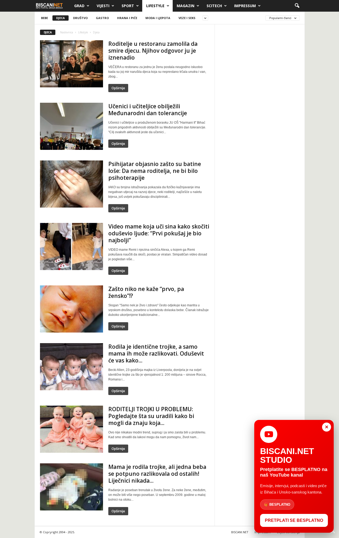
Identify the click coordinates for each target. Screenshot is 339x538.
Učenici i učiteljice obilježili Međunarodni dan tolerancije (147, 109)
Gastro (102, 18)
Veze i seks (187, 18)
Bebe (44, 18)
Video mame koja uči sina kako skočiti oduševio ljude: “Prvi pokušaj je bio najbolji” (158, 233)
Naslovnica (66, 32)
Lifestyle (155, 5)
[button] (297, 6)
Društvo (80, 18)
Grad (79, 5)
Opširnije (118, 88)
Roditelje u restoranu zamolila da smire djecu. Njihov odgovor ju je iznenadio (153, 50)
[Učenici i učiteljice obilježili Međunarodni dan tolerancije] (71, 126)
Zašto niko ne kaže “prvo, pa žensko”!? (146, 292)
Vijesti (103, 5)
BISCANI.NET (239, 532)
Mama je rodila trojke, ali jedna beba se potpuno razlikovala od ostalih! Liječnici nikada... (157, 473)
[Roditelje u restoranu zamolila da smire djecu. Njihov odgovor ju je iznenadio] (71, 63)
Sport (128, 5)
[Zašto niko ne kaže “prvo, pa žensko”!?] (71, 309)
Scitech (214, 5)
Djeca (60, 18)
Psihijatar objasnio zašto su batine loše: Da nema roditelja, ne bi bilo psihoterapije (154, 170)
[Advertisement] (260, 109)
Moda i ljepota (157, 18)
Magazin (185, 5)
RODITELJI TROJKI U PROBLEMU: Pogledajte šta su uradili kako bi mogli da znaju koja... (151, 416)
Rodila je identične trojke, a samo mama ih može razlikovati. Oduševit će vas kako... (156, 353)
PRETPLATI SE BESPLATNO (294, 520)
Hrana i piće (127, 18)
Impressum (245, 5)
